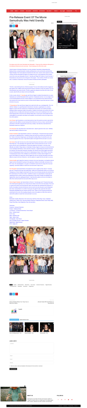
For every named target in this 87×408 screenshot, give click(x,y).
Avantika (14, 284)
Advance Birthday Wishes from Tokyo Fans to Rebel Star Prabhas (19, 302)
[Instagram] (61, 399)
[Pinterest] (65, 399)
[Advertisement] (67, 60)
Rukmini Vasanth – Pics (29, 333)
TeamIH (12, 23)
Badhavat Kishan (21, 284)
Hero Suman (33, 284)
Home (10, 14)
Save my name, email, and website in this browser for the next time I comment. (27, 365)
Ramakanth (20, 286)
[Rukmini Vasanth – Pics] (32, 327)
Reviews (22, 10)
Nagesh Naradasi (49, 284)
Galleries (49, 10)
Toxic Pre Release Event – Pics (15, 333)
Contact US (65, 405)
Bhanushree (27, 284)
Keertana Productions (40, 284)
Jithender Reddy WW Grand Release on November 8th (46, 302)
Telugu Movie (31, 286)
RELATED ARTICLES (14, 319)
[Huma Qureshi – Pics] (47, 327)
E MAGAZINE (69, 10)
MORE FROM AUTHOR (24, 319)
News (16, 10)
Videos (55, 10)
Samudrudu (25, 286)
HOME (11, 10)
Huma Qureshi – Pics (44, 333)
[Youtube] (72, 399)
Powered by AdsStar (54, 2)
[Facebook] (58, 399)
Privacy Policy (70, 405)
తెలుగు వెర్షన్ (62, 10)
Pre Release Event (13, 286)
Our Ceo (76, 405)
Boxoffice (35, 10)
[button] (24, 386)
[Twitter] (68, 399)
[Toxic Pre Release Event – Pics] (16, 327)
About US (60, 405)
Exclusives (28, 10)
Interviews (42, 10)
